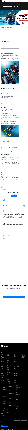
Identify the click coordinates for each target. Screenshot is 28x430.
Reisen (1, 378)
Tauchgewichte (4, 406)
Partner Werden (2, 377)
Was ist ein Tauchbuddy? (4, 43)
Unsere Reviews (2, 415)
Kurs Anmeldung (2, 375)
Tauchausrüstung (14, 147)
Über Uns (2, 413)
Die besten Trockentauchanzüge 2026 (4, 400)
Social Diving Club (9, 378)
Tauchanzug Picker (22, 353)
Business (1, 363)
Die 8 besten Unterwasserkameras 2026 (4, 388)
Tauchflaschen (4, 405)
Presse (8, 354)
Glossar (14, 354)
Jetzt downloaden (14, 196)
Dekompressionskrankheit (4, 142)
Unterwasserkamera (3, 124)
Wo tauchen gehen (2, 357)
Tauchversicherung (11, 59)
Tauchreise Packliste (22, 354)
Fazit (1, 47)
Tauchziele (10, 404)
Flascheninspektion (2, 366)
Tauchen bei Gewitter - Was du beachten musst (8, 206)
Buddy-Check (3, 151)
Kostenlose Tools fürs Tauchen (10, 371)
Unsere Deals (8, 411)
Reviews (1, 355)
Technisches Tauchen (4, 408)
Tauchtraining (2, 412)
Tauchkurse (8, 117)
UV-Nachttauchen (23, 206)
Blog (1, 352)
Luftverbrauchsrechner (23, 356)
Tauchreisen (2, 354)
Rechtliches (15, 355)
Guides (1, 356)
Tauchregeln (4, 26)
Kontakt (1, 372)
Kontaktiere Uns (8, 355)
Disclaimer (2, 365)
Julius (3, 211)
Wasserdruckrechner (22, 357)
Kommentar (4, 227)
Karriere (8, 353)
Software (1, 382)
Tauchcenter (2, 384)
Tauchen (4, 200)
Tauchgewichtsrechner (23, 352)
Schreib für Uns (2, 380)
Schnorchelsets (4, 379)
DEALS (1, 358)
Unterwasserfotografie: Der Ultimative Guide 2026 (5, 410)
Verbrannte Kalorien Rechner (23, 355)
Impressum (2, 370)
